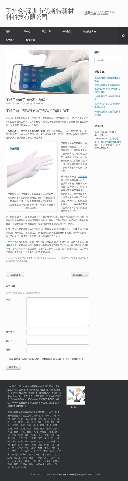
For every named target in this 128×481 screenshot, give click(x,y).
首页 (8, 31)
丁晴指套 (17, 258)
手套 (24, 258)
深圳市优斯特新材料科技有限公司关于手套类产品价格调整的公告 (107, 88)
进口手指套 (41, 258)
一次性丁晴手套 (62, 258)
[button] (123, 36)
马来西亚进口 (21, 260)
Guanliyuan (38, 103)
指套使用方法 (89, 31)
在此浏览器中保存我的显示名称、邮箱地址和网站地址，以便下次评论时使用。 (47, 359)
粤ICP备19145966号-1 (68, 474)
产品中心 (26, 31)
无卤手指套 (31, 258)
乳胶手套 (82, 176)
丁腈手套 (10, 241)
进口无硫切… (79, 274)
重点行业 (46, 31)
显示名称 (11, 331)
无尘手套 (82, 258)
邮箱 (9, 340)
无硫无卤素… (15, 274)
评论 (9, 299)
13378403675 (100, 138)
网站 (8, 349)
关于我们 (10, 40)
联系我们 (30, 40)
